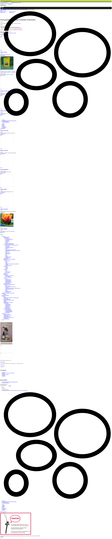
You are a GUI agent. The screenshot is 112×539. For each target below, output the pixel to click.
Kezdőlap (1, 9)
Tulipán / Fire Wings (4, 209)
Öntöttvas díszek (6, 315)
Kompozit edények (8, 304)
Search (10, 4)
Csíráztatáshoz (8, 312)
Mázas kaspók (8, 305)
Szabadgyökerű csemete (7, 283)
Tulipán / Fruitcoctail (4, 110)
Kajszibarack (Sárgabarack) (9, 247)
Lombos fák (5, 266)
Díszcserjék (5, 269)
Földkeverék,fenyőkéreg (5, 295)
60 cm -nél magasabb (8, 277)
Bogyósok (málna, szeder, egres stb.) (11, 249)
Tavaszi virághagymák (9, 310)
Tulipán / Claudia (3, 52)
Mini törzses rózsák (8, 281)
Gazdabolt (7, 9)
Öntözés (5, 300)
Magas (6, 268)
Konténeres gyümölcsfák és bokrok (9, 244)
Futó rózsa (7, 278)
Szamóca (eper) (8, 257)
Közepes (7, 267)
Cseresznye (7, 248)
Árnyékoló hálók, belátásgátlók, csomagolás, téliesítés (11, 297)
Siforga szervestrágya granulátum (6, 90)
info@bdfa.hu (2, 366)
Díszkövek (3, 293)
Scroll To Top (4, 511)
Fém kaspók (7, 307)
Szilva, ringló (7, 246)
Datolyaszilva (7, 251)
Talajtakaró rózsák (8, 280)
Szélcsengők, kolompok (7, 316)
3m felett (7, 264)
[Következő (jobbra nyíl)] (1, 538)
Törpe (6, 262)
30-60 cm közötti (8, 276)
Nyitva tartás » (2, 1)
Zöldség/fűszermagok (9, 311)
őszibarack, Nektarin (8, 291)
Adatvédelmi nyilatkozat (5, 382)
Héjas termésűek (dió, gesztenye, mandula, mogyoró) (13, 250)
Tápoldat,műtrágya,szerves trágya (13, 9)
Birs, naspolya (8, 245)
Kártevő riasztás (6, 298)
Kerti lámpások (6, 318)
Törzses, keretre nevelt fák (9, 239)
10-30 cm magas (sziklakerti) (10, 275)
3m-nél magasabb (8, 271)
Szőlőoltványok (8, 253)
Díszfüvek (5, 273)
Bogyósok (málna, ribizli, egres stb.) (11, 286)
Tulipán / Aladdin (3, 189)
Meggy (7, 290)
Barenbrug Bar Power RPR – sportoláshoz (8, 71)
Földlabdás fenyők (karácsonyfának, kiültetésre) (12, 263)
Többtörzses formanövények (9, 243)
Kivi (6, 254)
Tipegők (5, 294)
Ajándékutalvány (6, 258)
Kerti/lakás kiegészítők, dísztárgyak (9, 317)
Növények (3, 236)
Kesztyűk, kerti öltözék (7, 299)
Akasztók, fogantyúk (7, 314)
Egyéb (3, 319)
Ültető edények (6, 303)
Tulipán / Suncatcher (4, 150)
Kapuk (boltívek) (8, 238)
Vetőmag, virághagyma (7, 308)
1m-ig (6, 270)
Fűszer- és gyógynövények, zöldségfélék (9, 259)
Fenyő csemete (8, 260)
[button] (2, 94)
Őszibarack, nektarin (8, 256)
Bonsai (7, 242)
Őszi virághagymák (8, 309)
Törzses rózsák (8, 282)
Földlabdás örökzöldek (9, 265)
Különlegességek (8, 252)
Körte (6, 255)
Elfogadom (1, 536)
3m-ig (6, 261)
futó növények (8, 272)
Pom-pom (7, 241)
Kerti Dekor (3, 313)
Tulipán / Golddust (3, 228)
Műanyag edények (8, 306)
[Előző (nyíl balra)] (0, 538)
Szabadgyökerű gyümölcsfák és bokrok (9, 284)
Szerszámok (5, 301)
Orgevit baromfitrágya (4, 169)
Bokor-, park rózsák (8, 279)
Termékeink (4, 9)
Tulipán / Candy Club (4, 130)
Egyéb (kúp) (7, 240)
